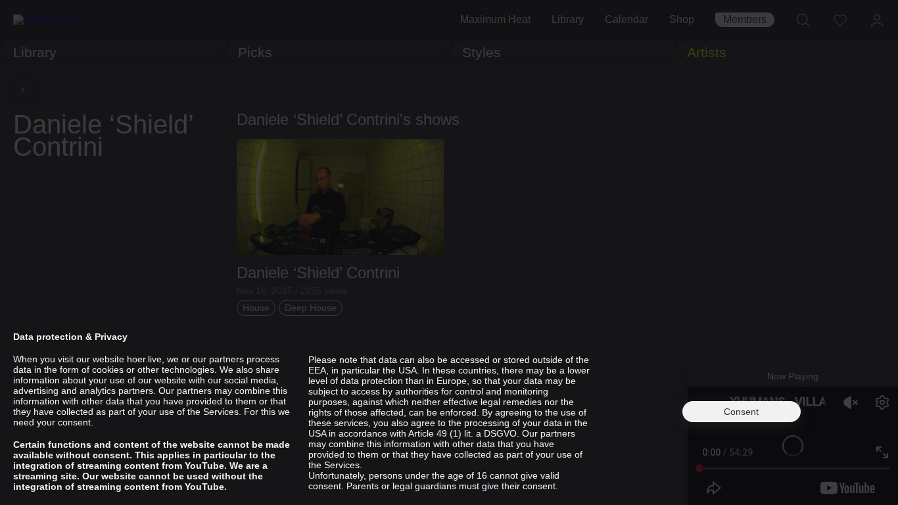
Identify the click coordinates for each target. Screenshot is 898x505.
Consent (741, 411)
